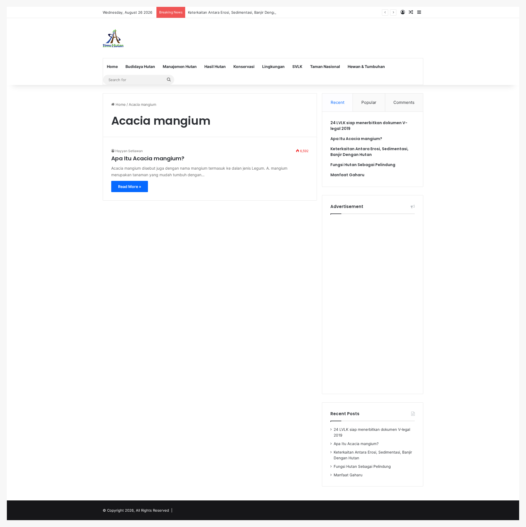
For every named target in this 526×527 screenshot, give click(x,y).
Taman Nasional (325, 66)
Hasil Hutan (215, 66)
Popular (368, 102)
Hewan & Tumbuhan (366, 66)
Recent (337, 102)
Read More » (129, 186)
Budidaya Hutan (140, 66)
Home (112, 66)
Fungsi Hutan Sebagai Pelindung (362, 164)
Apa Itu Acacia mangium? (147, 158)
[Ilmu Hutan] (113, 38)
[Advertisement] (318, 36)
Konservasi (244, 66)
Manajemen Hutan (180, 66)
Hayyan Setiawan (129, 151)
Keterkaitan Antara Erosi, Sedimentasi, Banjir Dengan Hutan (238, 12)
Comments (403, 102)
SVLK (297, 66)
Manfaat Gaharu (347, 175)
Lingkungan (273, 66)
